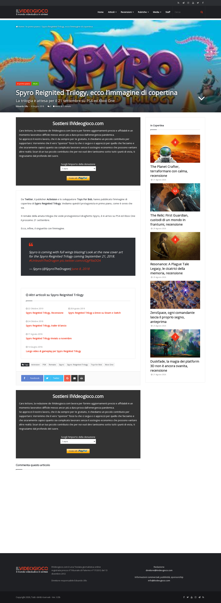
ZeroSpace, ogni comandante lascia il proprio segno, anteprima (172, 317)
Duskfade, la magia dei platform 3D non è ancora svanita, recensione (174, 366)
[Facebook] (202, 3)
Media (156, 12)
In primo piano (33, 26)
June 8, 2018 (80, 269)
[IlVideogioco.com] (32, 12)
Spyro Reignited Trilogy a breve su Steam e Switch (94, 312)
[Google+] (67, 378)
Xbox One (109, 364)
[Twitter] (197, 3)
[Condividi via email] (74, 378)
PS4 (44, 364)
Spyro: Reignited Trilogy (77, 364)
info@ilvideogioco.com (159, 580)
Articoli (111, 12)
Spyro (61, 364)
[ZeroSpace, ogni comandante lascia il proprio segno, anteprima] (175, 295)
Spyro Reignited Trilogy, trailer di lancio (46, 325)
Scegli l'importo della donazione (78, 164)
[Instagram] (188, 3)
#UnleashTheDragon (44, 260)
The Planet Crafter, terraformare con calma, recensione (169, 171)
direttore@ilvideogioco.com (159, 570)
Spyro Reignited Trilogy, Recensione (44, 312)
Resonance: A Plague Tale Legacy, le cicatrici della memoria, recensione (169, 268)
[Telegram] (183, 3)
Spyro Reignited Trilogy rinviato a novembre (49, 338)
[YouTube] (193, 3)
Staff (168, 12)
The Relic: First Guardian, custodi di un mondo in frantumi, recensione (169, 220)
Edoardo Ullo (22, 106)
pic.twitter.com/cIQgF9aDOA (80, 260)
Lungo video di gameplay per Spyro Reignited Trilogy (53, 351)
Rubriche (142, 12)
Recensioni (126, 12)
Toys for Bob (96, 364)
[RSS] (178, 3)
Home (101, 12)
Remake (52, 364)
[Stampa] (81, 378)
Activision (35, 364)
